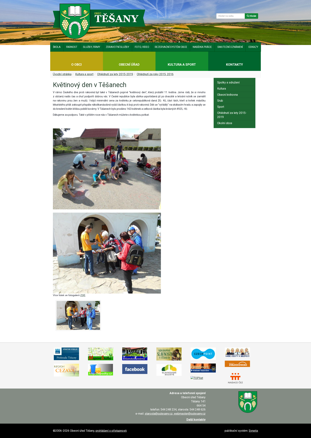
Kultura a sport (84, 74)
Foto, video (142, 47)
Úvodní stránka (62, 74)
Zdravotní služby (117, 47)
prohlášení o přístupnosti (111, 430)
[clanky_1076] (78, 315)
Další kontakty (196, 419)
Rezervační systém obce (171, 47)
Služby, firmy (91, 47)
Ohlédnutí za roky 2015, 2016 (155, 74)
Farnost (71, 47)
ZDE (82, 295)
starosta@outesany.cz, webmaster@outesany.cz (175, 413)
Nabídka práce (202, 47)
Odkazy (253, 47)
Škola (57, 47)
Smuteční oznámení (230, 47)
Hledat (252, 16)
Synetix (253, 430)
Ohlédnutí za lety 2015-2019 (115, 74)
